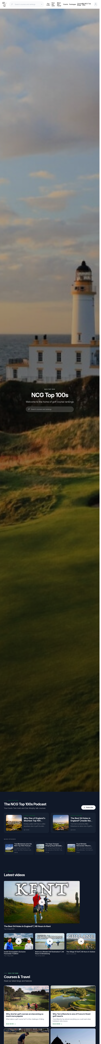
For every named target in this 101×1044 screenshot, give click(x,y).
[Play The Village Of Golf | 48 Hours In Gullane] (81, 941)
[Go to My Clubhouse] (96, 4)
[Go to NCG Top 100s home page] (4, 4)
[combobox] (27, 4)
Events (65, 4)
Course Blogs (79, 4)
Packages (72, 4)
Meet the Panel (59, 4)
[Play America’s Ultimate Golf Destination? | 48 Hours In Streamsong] (50, 941)
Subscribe (89, 807)
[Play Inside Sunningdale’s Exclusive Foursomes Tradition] (18, 941)
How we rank (53, 4)
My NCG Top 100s (86, 4)
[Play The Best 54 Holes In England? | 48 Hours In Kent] (42, 902)
